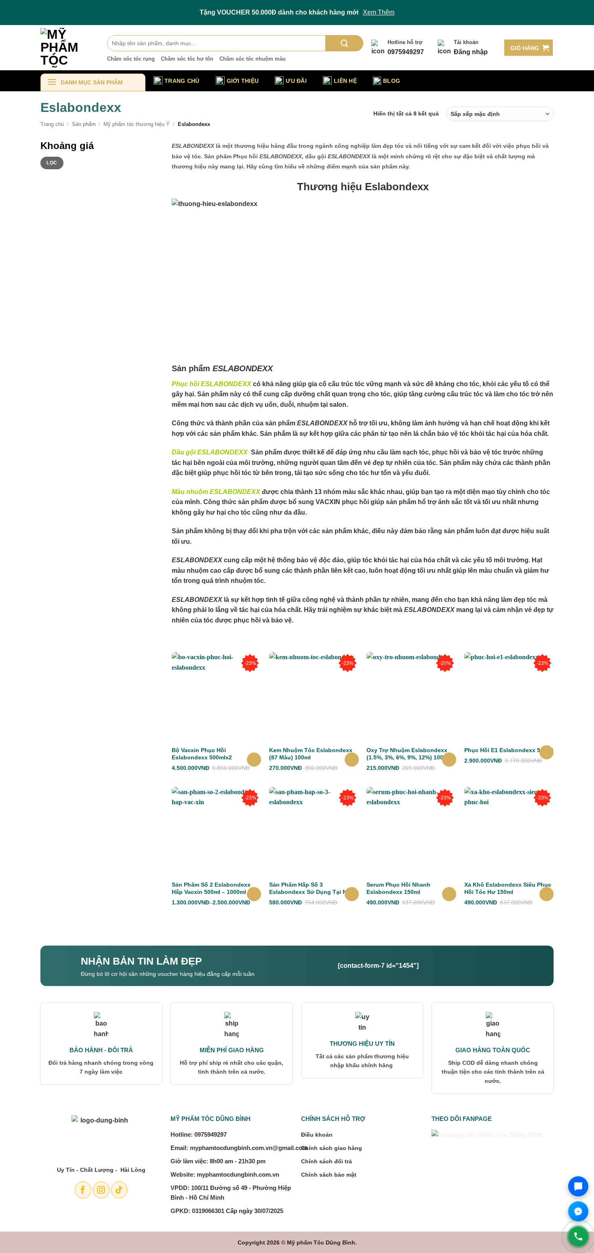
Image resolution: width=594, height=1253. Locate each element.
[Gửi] (344, 43)
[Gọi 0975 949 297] (578, 1236)
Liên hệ (345, 81)
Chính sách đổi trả (326, 1161)
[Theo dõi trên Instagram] (101, 1190)
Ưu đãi (296, 81)
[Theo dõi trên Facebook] (83, 1190)
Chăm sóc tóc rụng (131, 59)
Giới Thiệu (243, 81)
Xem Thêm (378, 12)
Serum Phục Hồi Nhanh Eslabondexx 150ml (398, 888)
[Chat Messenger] (578, 1211)
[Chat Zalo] (578, 1186)
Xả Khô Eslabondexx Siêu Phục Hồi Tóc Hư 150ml (507, 888)
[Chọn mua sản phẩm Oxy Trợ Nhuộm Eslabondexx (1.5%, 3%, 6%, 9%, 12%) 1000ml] (449, 760)
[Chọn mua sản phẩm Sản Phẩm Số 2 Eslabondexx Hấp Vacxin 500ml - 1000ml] (254, 894)
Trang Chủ (182, 81)
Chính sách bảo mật (328, 1174)
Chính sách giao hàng (331, 1148)
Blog (391, 81)
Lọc (51, 163)
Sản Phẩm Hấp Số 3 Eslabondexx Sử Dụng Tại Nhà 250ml (311, 888)
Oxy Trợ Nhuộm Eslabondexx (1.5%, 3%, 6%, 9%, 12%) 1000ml (410, 754)
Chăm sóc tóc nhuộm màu (252, 59)
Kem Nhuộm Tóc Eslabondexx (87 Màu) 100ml (310, 754)
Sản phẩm (84, 124)
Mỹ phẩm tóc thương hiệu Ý (136, 124)
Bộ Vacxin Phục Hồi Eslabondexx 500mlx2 (202, 754)
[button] (528, 48)
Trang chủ (52, 124)
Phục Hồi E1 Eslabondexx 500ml (508, 750)
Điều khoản (317, 1134)
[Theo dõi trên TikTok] (119, 1190)
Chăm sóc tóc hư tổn (187, 59)
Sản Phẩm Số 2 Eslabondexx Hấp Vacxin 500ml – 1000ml (211, 888)
